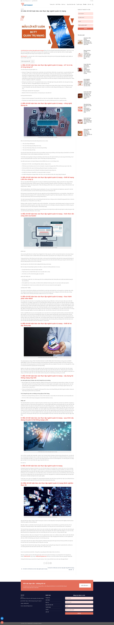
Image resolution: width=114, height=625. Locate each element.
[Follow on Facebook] (90, 0)
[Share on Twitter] (46, 563)
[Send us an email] (92, 0)
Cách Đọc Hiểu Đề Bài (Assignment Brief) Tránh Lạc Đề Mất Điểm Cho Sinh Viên (88, 41)
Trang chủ (52, 4)
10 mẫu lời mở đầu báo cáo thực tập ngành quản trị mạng (35, 568)
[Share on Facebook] (44, 563)
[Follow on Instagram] (91, 0)
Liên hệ (89, 4)
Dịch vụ (63, 4)
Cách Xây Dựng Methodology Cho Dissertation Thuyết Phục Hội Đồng (88, 121)
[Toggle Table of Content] (32, 61)
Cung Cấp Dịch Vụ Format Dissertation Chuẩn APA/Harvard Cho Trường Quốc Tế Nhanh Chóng (87, 69)
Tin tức (84, 4)
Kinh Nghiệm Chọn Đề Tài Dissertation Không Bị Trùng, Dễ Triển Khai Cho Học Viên (87, 82)
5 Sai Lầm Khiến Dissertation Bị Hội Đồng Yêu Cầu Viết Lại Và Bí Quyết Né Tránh (87, 95)
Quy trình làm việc (71, 4)
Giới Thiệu (58, 4)
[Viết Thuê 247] (27, 4)
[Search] (92, 4)
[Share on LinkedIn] (51, 563)
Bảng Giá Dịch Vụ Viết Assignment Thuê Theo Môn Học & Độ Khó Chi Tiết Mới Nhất (87, 54)
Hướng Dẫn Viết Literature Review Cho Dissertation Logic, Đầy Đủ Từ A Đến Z (88, 132)
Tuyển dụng (79, 4)
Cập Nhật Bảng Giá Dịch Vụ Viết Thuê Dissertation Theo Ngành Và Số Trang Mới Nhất (87, 108)
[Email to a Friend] (49, 563)
